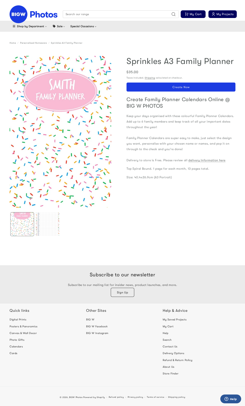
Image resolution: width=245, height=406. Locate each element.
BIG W (90, 319)
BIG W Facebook (97, 326)
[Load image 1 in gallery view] (22, 224)
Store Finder (170, 373)
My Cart (168, 326)
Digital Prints (18, 319)
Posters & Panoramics (24, 326)
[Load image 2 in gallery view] (47, 224)
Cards (13, 353)
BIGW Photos (76, 397)
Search (167, 339)
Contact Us (170, 346)
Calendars (16, 346)
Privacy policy (135, 397)
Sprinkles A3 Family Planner (66, 43)
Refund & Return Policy (177, 359)
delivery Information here (206, 160)
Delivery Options (173, 353)
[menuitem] (30, 26)
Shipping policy (176, 397)
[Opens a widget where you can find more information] (230, 399)
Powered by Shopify (94, 397)
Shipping (150, 77)
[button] (121, 14)
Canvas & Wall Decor (23, 332)
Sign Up (122, 292)
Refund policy (116, 397)
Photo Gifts (17, 339)
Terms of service (155, 397)
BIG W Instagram (97, 332)
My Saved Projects (174, 319)
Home (13, 43)
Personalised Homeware (33, 43)
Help (165, 332)
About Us (168, 366)
